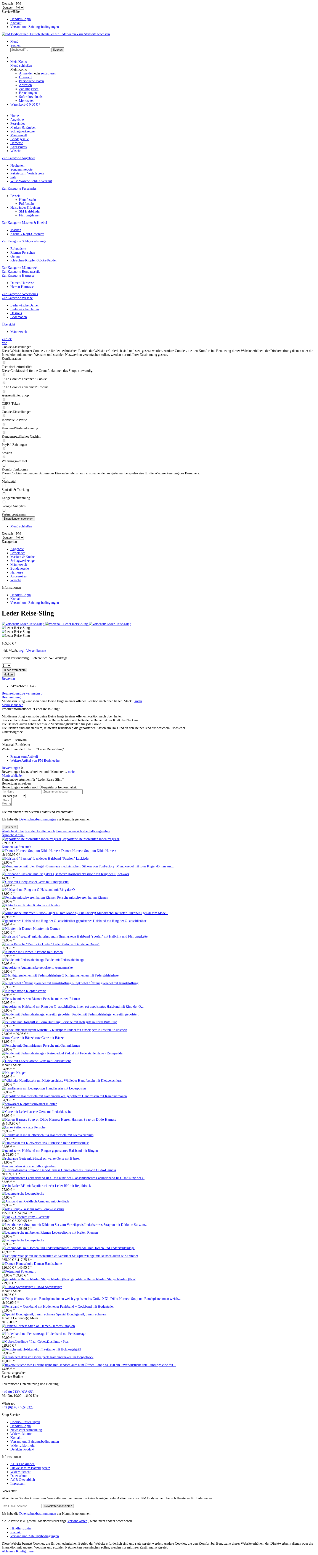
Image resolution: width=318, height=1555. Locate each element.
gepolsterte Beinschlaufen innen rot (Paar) (91, 839)
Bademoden (18, 317)
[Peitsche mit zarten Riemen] (22, 999)
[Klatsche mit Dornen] (18, 952)
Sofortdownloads (30, 96)
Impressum (17, 1483)
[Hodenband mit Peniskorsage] (24, 1334)
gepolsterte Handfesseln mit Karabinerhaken (96, 1096)
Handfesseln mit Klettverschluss (71, 1135)
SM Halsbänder (29, 211)
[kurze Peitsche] (14, 1127)
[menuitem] (163, 19)
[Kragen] (9, 1073)
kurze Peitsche (35, 1127)
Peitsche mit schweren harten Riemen (82, 897)
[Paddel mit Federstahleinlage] (23, 960)
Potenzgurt (28, 1271)
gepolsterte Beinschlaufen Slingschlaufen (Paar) (103, 1279)
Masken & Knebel (22, 557)
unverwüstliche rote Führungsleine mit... (148, 1365)
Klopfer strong (36, 991)
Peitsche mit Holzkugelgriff (62, 1349)
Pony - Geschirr (38, 1217)
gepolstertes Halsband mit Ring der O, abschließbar (111, 921)
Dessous (16, 313)
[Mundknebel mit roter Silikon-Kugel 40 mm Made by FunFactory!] (49, 913)
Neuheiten (17, 165)
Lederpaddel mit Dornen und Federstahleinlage (102, 1248)
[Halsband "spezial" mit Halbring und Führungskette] (39, 936)
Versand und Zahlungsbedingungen (34, 27)
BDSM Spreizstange (48, 1287)
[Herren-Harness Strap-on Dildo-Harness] (31, 1119)
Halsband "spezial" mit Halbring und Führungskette (112, 936)
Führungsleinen (29, 215)
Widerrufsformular (22, 1445)
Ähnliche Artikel (13, 831)
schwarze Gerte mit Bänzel (61, 1158)
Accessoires (18, 576)
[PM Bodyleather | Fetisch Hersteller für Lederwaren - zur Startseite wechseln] (56, 34)
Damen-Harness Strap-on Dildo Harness (88, 850)
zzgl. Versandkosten (32, 651)
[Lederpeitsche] (13, 1193)
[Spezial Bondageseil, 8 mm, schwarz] (29, 1314)
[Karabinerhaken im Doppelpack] (26, 1357)
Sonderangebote (21, 169)
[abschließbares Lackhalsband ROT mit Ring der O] (38, 1178)
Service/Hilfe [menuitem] (30, 19)
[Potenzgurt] (11, 1271)
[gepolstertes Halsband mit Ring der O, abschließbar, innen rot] (46, 1006)
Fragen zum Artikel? (24, 756)
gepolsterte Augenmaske (56, 967)
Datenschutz (18, 1476)
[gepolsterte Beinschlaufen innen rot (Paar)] (32, 839)
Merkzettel (26, 100)
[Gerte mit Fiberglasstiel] (20, 882)
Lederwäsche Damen (24, 305)
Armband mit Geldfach (53, 1201)
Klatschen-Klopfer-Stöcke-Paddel (33, 260)
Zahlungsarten (29, 89)
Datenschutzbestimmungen (37, 819)
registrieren (48, 73)
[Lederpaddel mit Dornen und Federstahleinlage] (36, 1248)
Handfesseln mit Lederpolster (66, 1088)
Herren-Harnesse (22, 286)
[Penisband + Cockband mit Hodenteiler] (31, 1306)
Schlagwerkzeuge (22, 560)
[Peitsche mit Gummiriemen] (22, 1045)
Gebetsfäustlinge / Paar (53, 1341)
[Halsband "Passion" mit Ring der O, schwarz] (35, 874)
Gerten (15, 256)
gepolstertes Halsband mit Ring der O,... (117, 1006)
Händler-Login (20, 19)
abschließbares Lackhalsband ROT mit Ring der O (110, 1178)
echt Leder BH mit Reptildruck (69, 1186)
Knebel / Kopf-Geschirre (27, 234)
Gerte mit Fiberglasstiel (53, 882)
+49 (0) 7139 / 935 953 (18, 1392)
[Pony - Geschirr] (15, 1217)
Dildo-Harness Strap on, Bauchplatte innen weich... (145, 1298)
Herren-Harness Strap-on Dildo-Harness (88, 1119)
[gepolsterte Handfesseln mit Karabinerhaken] (34, 1096)
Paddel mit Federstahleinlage (64, 960)
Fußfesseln (26, 203)
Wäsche (15, 580)
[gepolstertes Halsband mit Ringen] (27, 1150)
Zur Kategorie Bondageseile (21, 271)
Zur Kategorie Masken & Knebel (24, 222)
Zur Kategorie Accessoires (20, 294)
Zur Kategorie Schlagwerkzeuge (24, 241)
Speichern (9, 827)
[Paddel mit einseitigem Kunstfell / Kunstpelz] (34, 1030)
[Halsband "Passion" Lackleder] (25, 858)
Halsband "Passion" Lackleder (69, 858)
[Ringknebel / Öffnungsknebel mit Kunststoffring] (37, 983)
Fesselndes (17, 553)
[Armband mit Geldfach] (19, 1201)
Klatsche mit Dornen (48, 952)
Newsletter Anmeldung (26, 1430)
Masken (15, 230)
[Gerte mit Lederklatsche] (20, 1061)
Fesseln (15, 196)
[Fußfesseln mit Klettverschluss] (25, 1143)
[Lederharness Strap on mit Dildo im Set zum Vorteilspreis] (43, 1224)
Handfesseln (27, 199)
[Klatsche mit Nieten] (17, 905)
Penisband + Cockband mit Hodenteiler (87, 1306)
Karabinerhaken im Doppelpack (71, 1357)
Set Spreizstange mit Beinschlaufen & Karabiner (105, 1256)
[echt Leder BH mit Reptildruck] (25, 1186)
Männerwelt (18, 564)
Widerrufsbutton (21, 1434)
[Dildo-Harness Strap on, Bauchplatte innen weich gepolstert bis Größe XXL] (56, 1298)
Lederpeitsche (34, 1193)
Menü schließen (21, 65)
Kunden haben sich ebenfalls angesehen (83, 831)
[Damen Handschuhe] (18, 1263)
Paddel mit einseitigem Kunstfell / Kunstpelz (97, 1030)
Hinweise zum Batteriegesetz (30, 1468)
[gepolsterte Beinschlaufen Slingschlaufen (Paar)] (36, 1279)
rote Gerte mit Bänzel (49, 1037)
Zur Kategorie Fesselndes (19, 188)
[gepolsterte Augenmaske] (20, 967)
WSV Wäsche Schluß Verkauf (31, 181)
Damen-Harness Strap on (57, 1326)
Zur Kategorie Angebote (18, 158)
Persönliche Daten (31, 81)
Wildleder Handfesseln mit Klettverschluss (93, 1080)
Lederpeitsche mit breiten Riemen (75, 1232)
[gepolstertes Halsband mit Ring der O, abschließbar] (39, 921)
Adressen (25, 85)
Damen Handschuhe (48, 1263)
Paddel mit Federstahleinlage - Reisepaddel (94, 1053)
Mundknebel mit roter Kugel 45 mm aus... (145, 866)
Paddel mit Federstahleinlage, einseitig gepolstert (105, 1014)
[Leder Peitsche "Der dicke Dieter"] (27, 944)
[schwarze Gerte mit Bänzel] (22, 1158)
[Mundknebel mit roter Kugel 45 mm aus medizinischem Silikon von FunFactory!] (59, 866)
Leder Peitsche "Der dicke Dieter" (76, 944)
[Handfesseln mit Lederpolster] (24, 1088)
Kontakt (15, 23)
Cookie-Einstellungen (25, 1422)
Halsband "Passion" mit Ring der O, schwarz (98, 874)
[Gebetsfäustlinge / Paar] (19, 1341)
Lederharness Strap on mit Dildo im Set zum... (116, 1224)
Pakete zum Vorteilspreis (27, 173)
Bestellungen (28, 93)
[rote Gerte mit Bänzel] (18, 1037)
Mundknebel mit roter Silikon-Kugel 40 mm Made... (132, 913)
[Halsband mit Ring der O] (21, 889)
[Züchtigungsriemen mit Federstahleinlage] (32, 975)
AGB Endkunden (22, 1464)
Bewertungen (31, 693)
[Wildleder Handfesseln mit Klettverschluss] (33, 1080)
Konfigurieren (25, 1551)
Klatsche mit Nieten (46, 905)
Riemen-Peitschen (22, 252)
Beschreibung (11, 693)
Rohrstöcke (18, 248)
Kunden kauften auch (40, 831)
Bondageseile (19, 568)
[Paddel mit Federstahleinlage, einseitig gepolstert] (37, 1014)
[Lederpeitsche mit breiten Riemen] (27, 1232)
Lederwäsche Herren (24, 309)
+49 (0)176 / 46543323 (18, 1407)
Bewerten (8, 678)
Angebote (17, 549)
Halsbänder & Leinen (25, 207)
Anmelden (26, 73)
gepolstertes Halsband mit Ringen (75, 1150)
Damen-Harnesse (22, 283)
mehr (138, 701)
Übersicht (25, 77)
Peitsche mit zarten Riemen (61, 999)
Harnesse (16, 572)
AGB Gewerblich (22, 1479)
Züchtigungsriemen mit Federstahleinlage (90, 975)
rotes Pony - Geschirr (49, 1209)
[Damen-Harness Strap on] (21, 1326)
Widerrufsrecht (20, 1472)
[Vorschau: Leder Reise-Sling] (23, 624)
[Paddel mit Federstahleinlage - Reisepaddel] (33, 1053)
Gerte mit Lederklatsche (55, 1061)
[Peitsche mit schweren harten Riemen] (29, 897)
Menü (14, 41)
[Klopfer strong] (14, 991)
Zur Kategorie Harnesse (18, 275)
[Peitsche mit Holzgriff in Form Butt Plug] (31, 1022)
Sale (13, 177)
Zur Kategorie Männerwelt (20, 267)
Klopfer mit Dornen (46, 928)
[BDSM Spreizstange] (18, 1287)
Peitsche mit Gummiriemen (61, 1045)
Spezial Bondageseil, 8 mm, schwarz (81, 1314)
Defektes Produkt (22, 1449)
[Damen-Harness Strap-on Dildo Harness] (31, 850)
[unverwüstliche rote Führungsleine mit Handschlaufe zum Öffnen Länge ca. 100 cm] (61, 1365)
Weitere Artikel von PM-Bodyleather (35, 760)
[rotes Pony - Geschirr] (18, 1209)
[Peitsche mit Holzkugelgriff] (22, 1349)
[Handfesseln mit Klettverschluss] (26, 1135)
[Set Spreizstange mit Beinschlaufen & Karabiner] (37, 1256)
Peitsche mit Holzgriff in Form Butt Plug (89, 1022)
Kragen (21, 1073)
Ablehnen (9, 1551)
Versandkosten (77, 1521)
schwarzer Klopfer (44, 1104)
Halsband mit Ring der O (57, 889)
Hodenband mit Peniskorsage (66, 1334)
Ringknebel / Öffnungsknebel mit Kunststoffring (105, 983)
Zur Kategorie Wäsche (17, 298)
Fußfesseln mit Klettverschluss (68, 1143)
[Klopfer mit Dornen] (17, 928)
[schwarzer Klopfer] (16, 1104)
